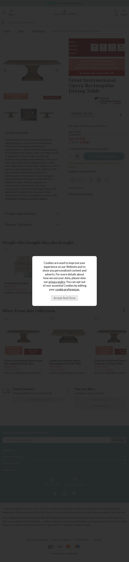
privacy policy (57, 282)
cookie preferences (67, 289)
